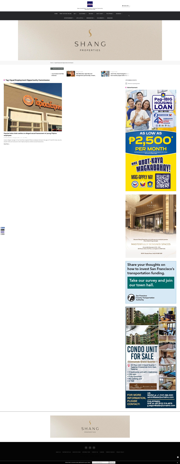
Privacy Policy (120, 452)
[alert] (151, 83)
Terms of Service (110, 452)
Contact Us (95, 452)
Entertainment (68, 18)
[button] (3, 236)
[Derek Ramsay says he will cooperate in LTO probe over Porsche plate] (99, 74)
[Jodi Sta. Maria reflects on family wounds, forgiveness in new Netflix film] (65, 74)
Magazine (110, 18)
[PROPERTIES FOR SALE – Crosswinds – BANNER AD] (151, 408)
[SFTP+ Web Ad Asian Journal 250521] (151, 303)
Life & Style (79, 18)
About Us (58, 452)
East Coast (99, 13)
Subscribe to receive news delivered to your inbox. (77, 462)
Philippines (109, 13)
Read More (6, 144)
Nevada (91, 13)
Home (56, 13)
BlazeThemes (98, 455)
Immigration (90, 18)
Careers (102, 452)
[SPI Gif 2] (90, 60)
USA (75, 13)
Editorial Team (86, 452)
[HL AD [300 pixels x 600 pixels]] (151, 191)
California (82, 13)
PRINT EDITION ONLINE (66, 13)
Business (118, 13)
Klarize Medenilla (8, 137)
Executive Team (77, 452)
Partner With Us (67, 452)
